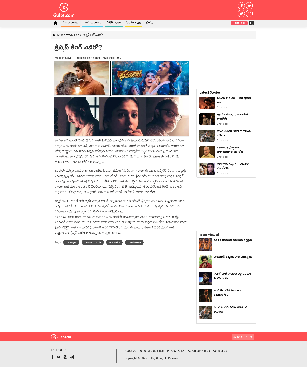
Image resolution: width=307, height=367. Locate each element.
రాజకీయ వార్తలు (92, 23)
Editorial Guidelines (151, 350)
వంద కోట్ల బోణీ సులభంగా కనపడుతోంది (227, 293)
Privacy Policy (176, 350)
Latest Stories (210, 92)
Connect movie (93, 242)
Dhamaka (114, 242)
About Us (130, 350)
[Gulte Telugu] (63, 9)
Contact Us (220, 350)
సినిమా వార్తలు (70, 23)
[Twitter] (249, 5)
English (239, 23)
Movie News (73, 34)
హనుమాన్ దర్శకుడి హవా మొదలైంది (233, 257)
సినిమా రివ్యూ (133, 23)
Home (55, 23)
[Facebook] (241, 5)
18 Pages (71, 242)
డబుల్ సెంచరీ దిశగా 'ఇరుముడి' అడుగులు (230, 310)
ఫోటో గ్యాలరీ (113, 23)
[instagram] (249, 13)
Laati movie (134, 242)
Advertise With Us (199, 350)
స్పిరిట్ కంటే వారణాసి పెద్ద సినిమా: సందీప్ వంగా (232, 276)
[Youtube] (241, 13)
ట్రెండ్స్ (149, 23)
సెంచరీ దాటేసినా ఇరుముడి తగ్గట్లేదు (233, 243)
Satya (68, 57)
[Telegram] (72, 357)
